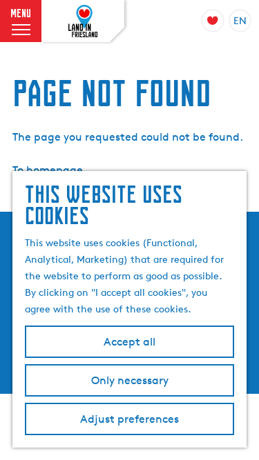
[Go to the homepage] (82, 21)
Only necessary (130, 380)
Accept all (129, 341)
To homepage (47, 170)
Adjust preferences (129, 419)
